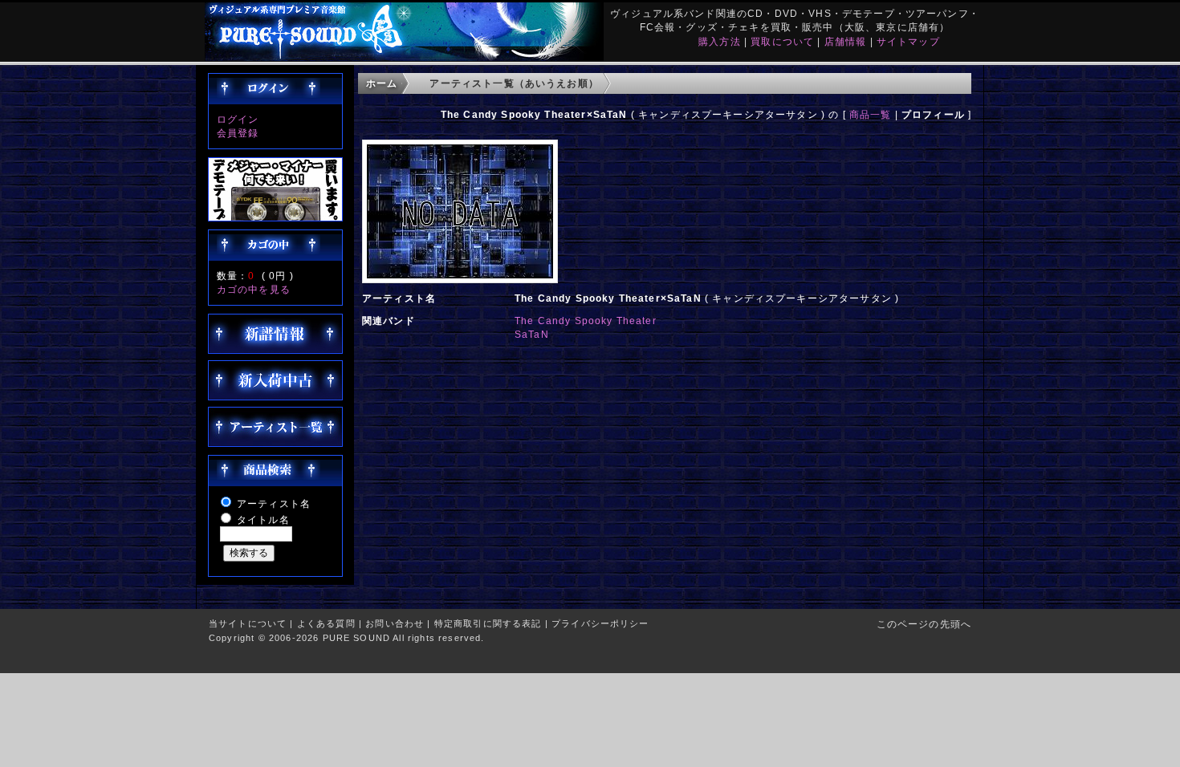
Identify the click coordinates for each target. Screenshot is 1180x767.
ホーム (381, 83)
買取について (782, 41)
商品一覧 (870, 114)
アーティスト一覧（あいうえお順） (514, 83)
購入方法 (719, 41)
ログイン (238, 119)
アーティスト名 (274, 503)
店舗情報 (845, 41)
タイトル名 (263, 519)
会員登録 (238, 133)
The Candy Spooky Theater (586, 320)
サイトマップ (908, 41)
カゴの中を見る (254, 289)
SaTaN (532, 334)
